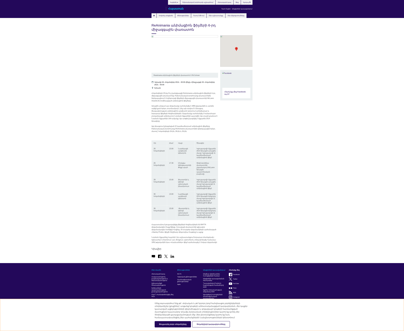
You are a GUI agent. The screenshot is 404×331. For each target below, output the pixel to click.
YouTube (236, 283)
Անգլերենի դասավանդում (214, 270)
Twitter (235, 279)
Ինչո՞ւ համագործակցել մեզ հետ (162, 295)
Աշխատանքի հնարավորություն (159, 284)
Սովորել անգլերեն (166, 15)
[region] (202, 315)
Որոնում (251, 3)
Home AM (154, 15)
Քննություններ (183, 15)
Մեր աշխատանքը (216, 15)
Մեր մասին (156, 270)
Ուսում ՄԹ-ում (198, 15)
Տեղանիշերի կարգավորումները (211, 324)
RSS (234, 292)
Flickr (235, 288)
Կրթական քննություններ (187, 277)
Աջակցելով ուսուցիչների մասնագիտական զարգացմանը (213, 296)
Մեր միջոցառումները (236, 15)
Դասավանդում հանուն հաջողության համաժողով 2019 (213, 285)
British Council (158, 8)
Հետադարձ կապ (224, 2)
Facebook (236, 274)
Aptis (179, 284)
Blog (237, 2)
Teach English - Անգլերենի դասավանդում (236, 9)
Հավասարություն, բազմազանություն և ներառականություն (160, 278)
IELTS (179, 274)
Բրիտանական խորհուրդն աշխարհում (197, 2)
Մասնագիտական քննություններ (184, 280)
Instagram (236, 297)
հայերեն (173, 2)
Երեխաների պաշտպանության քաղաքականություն (160, 290)
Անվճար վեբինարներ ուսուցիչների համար (211, 275)
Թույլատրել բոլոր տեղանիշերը (173, 324)
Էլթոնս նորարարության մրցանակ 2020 (212, 291)
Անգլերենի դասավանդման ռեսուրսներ (213, 279)
